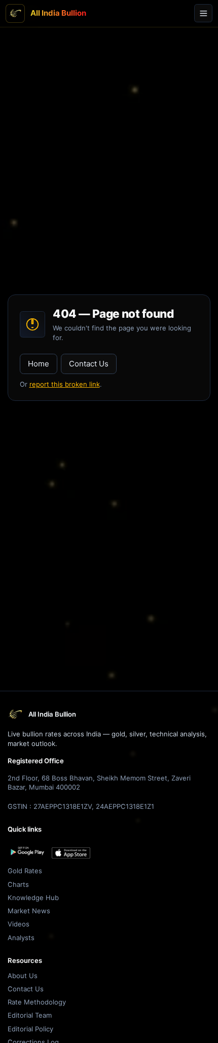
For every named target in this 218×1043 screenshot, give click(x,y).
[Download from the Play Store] (27, 851)
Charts (18, 884)
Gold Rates (25, 871)
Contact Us (88, 363)
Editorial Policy (30, 1029)
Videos (18, 924)
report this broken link (64, 384)
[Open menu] (203, 13)
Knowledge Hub (33, 897)
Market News (29, 911)
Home (38, 363)
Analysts (21, 938)
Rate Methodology (37, 1002)
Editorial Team (30, 1015)
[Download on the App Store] (71, 853)
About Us (23, 976)
